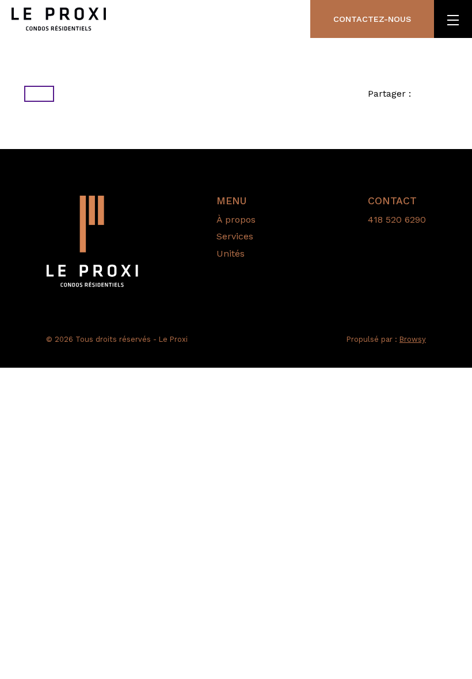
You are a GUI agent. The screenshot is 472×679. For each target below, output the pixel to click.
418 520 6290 (397, 219)
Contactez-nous (372, 19)
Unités (230, 253)
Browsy (412, 339)
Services (234, 236)
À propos (236, 219)
